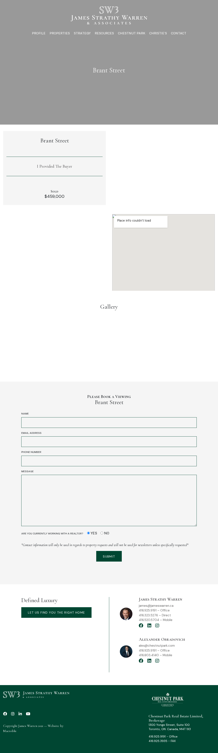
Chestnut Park (131, 33)
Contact (178, 33)
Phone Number (31, 452)
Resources (104, 33)
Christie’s (158, 33)
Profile (39, 33)
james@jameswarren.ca (156, 606)
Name (25, 413)
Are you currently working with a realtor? (65, 533)
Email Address (31, 432)
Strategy (82, 33)
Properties (60, 33)
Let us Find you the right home (56, 612)
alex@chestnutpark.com (157, 645)
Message (27, 471)
